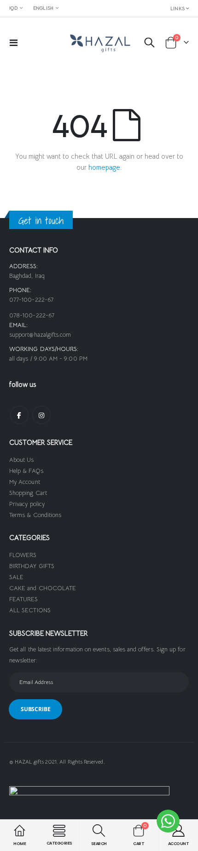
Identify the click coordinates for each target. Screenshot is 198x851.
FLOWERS (22, 555)
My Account (24, 482)
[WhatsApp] (168, 821)
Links (177, 9)
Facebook (19, 415)
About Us (21, 460)
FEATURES (23, 599)
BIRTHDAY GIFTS (31, 566)
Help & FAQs (26, 471)
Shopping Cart (28, 493)
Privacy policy (27, 504)
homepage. (105, 167)
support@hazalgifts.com (40, 335)
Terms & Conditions (35, 515)
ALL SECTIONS (30, 610)
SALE (16, 577)
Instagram (41, 415)
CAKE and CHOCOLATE (42, 588)
